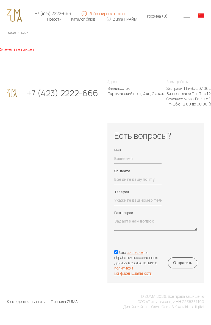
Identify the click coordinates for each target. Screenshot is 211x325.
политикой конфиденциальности (133, 270)
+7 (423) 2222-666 (53, 13)
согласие (135, 252)
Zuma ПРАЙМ (125, 19)
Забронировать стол (107, 13)
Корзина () (157, 16)
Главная (11, 33)
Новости (54, 19)
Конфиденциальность (26, 301)
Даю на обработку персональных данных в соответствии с (136, 263)
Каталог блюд (83, 19)
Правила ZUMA (64, 301)
